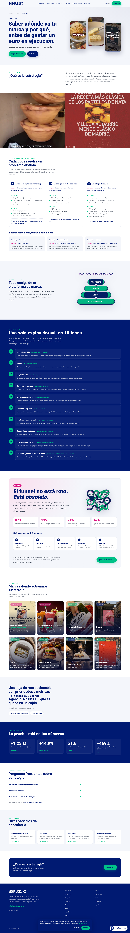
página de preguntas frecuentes (33, 802)
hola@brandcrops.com (16, 906)
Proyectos (59, 3)
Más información (83, 924)
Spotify (97, 905)
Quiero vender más (37, 713)
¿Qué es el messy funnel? (17, 791)
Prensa (67, 915)
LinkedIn (98, 901)
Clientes (67, 3)
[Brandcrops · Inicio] (16, 3)
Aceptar (85, 928)
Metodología (50, 3)
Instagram (98, 894)
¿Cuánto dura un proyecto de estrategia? (22, 797)
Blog (66, 905)
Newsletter (68, 912)
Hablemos (117, 3)
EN (109, 3)
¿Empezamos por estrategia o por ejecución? (23, 785)
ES (106, 3)
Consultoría (17, 13)
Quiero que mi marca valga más (19, 713)
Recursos (87, 3)
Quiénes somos (77, 3)
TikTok (97, 898)
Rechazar (76, 928)
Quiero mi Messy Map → (106, 560)
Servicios (41, 3)
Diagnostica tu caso (17, 54)
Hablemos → (110, 867)
